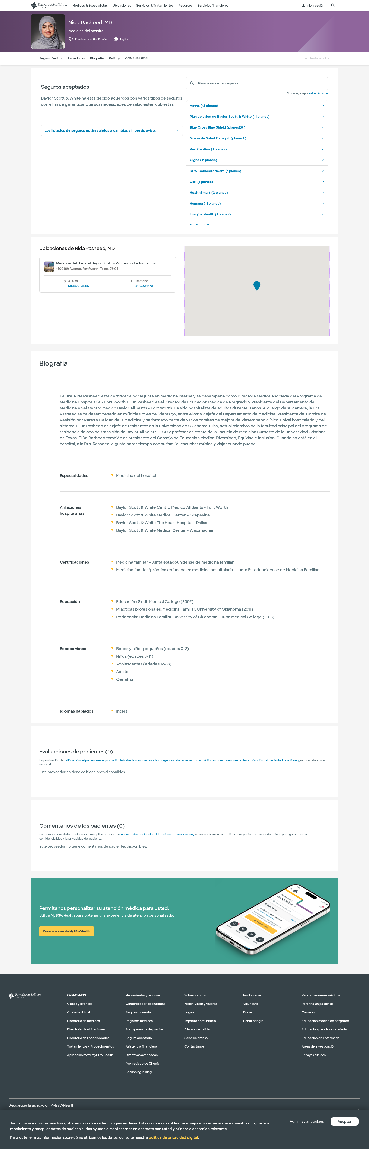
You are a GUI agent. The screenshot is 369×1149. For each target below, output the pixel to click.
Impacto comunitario (200, 1021)
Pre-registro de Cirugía (143, 1063)
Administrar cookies (307, 1121)
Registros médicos (139, 1021)
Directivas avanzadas (142, 1055)
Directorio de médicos (83, 1021)
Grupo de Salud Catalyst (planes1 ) (218, 138)
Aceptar (345, 1121)
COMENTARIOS (136, 58)
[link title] (49, 5)
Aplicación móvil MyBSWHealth (90, 1055)
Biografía (97, 58)
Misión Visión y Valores (200, 1004)
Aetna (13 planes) (204, 106)
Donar (247, 1012)
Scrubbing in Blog (139, 1072)
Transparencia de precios (144, 1029)
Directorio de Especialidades (88, 1038)
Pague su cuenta (138, 1012)
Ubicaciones (76, 58)
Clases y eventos (79, 1004)
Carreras (308, 1012)
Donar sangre (253, 1021)
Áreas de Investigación (318, 1046)
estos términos (318, 93)
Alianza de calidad (197, 1029)
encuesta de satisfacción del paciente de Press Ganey (157, 834)
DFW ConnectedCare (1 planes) (215, 171)
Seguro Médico (50, 58)
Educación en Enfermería (321, 1038)
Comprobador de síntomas (145, 1004)
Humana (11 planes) (205, 203)
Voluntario (251, 1004)
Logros (189, 1012)
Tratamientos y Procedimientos (90, 1046)
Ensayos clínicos (314, 1055)
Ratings (114, 58)
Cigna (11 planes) (203, 160)
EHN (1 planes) (201, 182)
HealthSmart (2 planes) (209, 193)
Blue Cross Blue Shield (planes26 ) (217, 127)
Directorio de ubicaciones (86, 1029)
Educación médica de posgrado (325, 1021)
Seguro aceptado (139, 1038)
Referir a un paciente (317, 1004)
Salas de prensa (196, 1038)
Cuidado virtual (78, 1012)
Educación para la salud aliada (324, 1029)
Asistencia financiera (141, 1046)
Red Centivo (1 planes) (208, 149)
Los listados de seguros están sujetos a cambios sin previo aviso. (100, 131)
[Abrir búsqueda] (333, 5)
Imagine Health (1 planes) (210, 214)
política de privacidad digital (173, 1137)
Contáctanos (194, 1046)
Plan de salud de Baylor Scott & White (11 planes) (230, 117)
